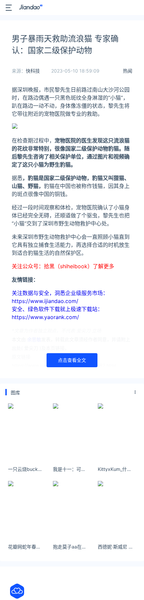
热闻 (127, 71)
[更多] (135, 392)
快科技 (33, 71)
